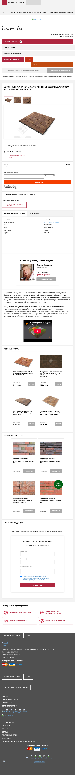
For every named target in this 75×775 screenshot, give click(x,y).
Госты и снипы (53, 12)
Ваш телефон (24, 559)
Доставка (62, 12)
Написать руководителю (12, 53)
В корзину (39, 182)
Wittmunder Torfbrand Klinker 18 (50, 501)
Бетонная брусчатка (21, 76)
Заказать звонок (47, 279)
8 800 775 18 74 (9, 12)
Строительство (9, 706)
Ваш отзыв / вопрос (26, 566)
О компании (21, 12)
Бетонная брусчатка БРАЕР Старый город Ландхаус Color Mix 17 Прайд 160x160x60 (50, 413)
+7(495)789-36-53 (12, 652)
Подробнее (24, 366)
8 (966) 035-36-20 (43, 272)
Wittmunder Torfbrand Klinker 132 (50, 462)
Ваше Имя (23, 551)
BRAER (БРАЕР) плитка (51, 222)
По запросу (29, 471)
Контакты (70, 12)
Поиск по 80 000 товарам (60, 71)
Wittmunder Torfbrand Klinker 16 (23, 462)
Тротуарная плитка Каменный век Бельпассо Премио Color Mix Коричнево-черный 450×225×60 (51, 374)
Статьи (44, 12)
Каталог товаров (12, 636)
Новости (30, 12)
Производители (10, 700)
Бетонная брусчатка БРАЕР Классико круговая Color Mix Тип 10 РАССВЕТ (23, 373)
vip (29, 60)
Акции (5, 696)
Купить (31, 384)
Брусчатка (11, 76)
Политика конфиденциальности (18, 741)
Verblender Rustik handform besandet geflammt (22, 501)
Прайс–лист (7, 703)
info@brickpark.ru (13, 655)
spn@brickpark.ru (43, 275)
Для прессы (37, 12)
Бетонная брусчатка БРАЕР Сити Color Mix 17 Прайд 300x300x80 (22, 413)
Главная (4, 76)
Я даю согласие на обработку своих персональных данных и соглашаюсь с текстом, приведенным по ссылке (36, 578)
